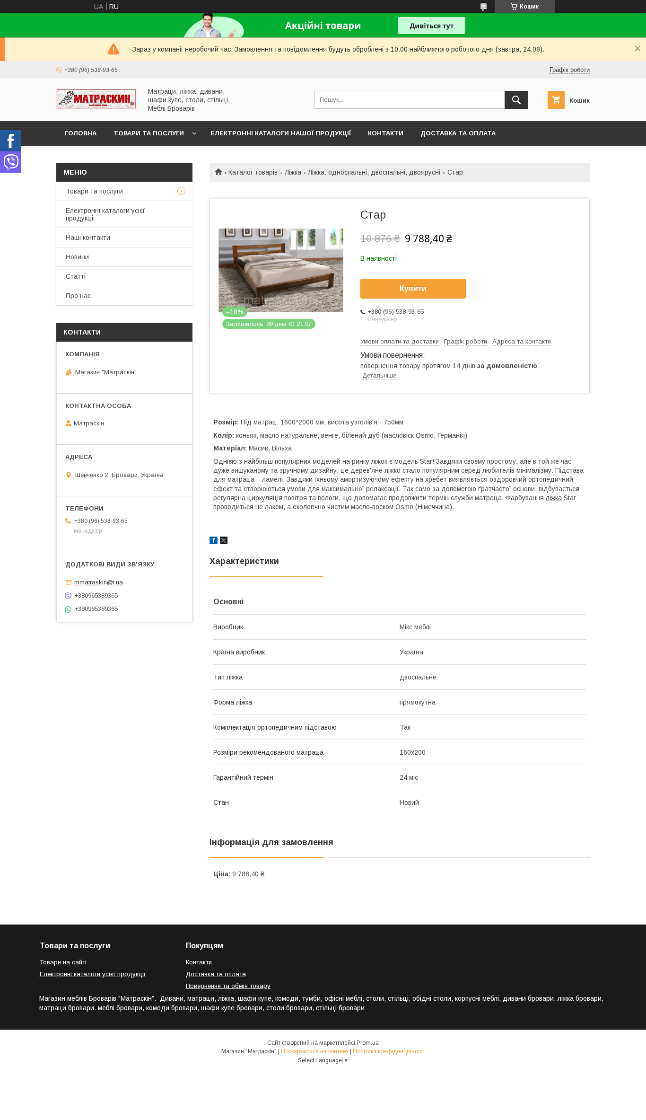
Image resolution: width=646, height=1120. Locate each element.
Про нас (78, 296)
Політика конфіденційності (389, 1051)
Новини (77, 257)
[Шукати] (516, 100)
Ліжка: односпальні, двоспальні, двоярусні (374, 172)
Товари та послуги (148, 133)
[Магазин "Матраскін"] (96, 107)
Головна (80, 133)
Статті (76, 276)
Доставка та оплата (458, 133)
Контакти (385, 133)
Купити (413, 288)
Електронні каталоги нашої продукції (280, 133)
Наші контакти (88, 237)
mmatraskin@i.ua (98, 582)
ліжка (554, 498)
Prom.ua (368, 1043)
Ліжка (293, 172)
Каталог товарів (253, 172)
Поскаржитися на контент (315, 1051)
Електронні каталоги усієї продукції (105, 214)
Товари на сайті (63, 962)
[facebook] (214, 542)
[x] (223, 542)
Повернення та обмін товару (228, 985)
